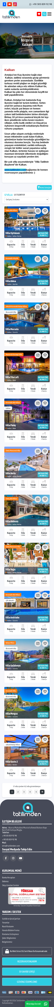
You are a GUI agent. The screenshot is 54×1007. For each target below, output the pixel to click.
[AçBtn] (44, 14)
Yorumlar (5, 922)
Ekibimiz (5, 881)
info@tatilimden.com (11, 846)
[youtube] (9, 4)
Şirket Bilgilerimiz (9, 938)
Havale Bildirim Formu (10, 930)
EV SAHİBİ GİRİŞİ (27, 971)
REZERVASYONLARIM (27, 961)
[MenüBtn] (49, 14)
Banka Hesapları (8, 877)
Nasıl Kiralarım (8, 926)
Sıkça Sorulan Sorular (10, 885)
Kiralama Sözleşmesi (10, 934)
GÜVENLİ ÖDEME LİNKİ (27, 981)
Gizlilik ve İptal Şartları (11, 918)
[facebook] (4, 4)
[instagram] (15, 4)
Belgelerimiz (7, 942)
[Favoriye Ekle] (45, 211)
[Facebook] (6, 858)
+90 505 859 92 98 (9, 835)
